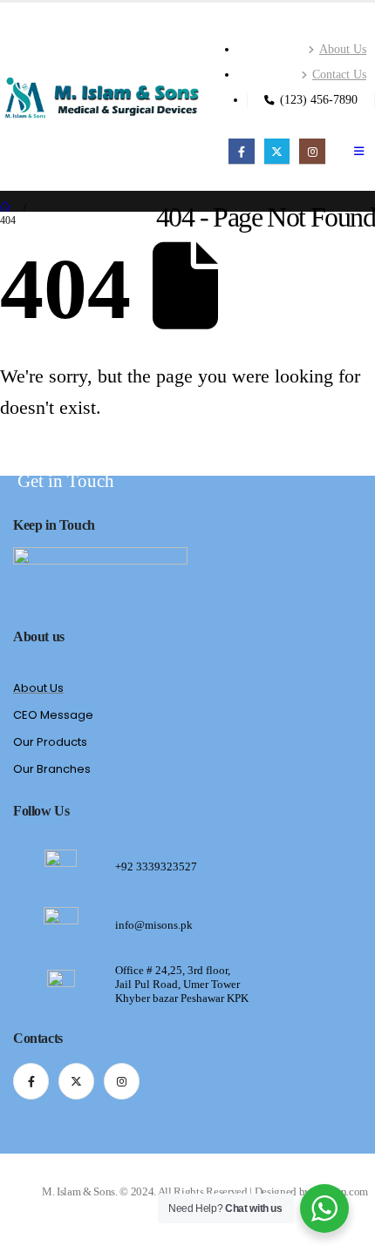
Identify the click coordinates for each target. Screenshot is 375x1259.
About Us (342, 49)
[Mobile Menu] (359, 151)
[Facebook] (241, 151)
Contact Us (339, 74)
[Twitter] (277, 151)
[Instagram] (311, 151)
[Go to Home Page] (6, 207)
